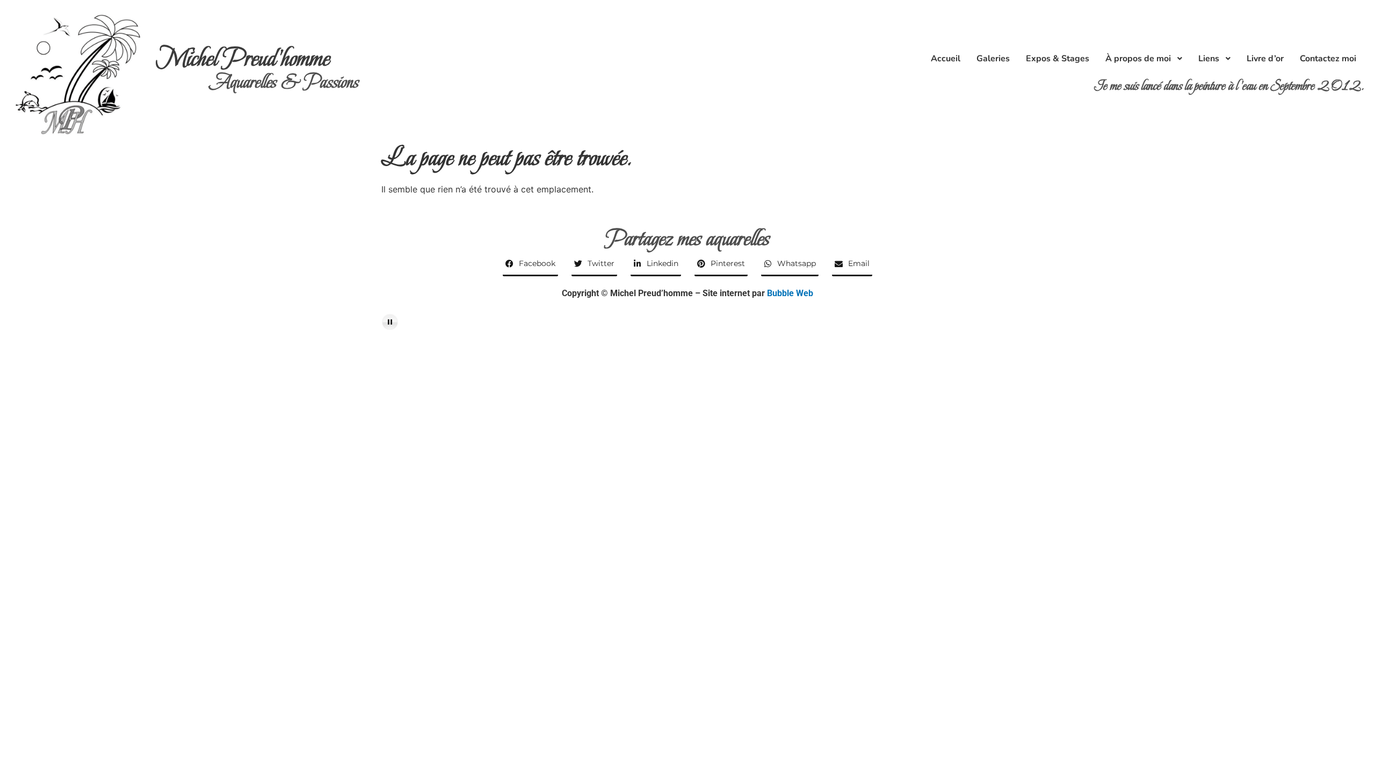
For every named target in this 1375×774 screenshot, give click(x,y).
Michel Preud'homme (243, 58)
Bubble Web (790, 293)
